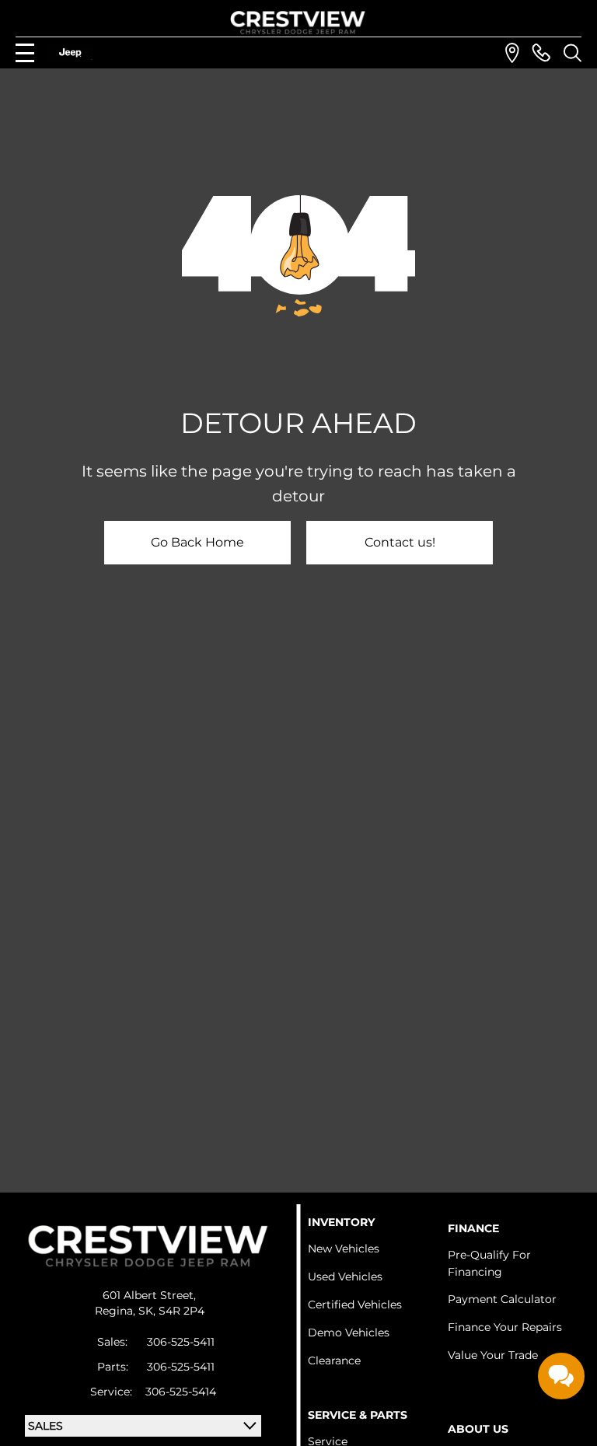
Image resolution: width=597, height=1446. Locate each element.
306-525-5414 (180, 1392)
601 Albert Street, (149, 1295)
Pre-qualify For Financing (489, 1263)
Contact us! (400, 542)
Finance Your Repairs (505, 1327)
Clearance (334, 1360)
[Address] (512, 53)
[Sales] (541, 53)
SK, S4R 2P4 (171, 1311)
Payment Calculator (502, 1299)
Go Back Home (197, 542)
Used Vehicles (345, 1277)
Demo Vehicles (348, 1332)
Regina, (116, 1311)
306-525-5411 (181, 1342)
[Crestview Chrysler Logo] (298, 20)
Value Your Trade (493, 1355)
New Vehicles (343, 1249)
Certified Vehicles (355, 1305)
